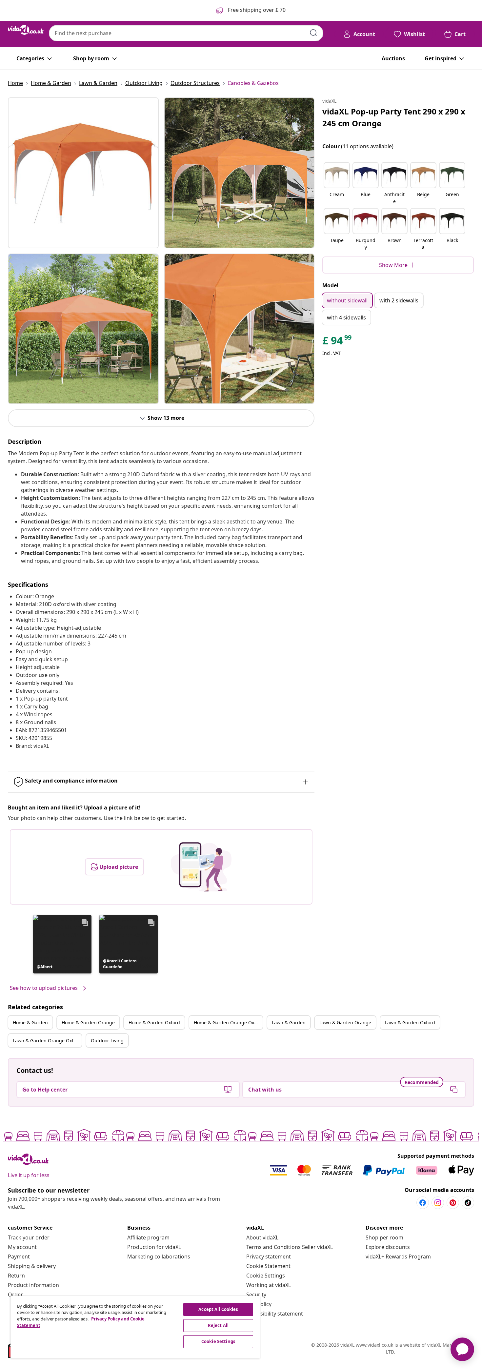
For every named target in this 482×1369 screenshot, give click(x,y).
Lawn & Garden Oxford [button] (410, 1022)
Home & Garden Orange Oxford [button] (228, 1022)
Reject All (218, 1325)
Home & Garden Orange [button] (88, 1022)
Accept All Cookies (218, 1309)
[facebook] (422, 1202)
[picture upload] (201, 867)
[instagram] (437, 1202)
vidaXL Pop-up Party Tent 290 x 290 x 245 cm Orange (393, 117)
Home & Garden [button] (30, 1022)
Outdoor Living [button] (107, 1040)
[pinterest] (453, 1202)
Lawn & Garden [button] (289, 1022)
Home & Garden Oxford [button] (154, 1022)
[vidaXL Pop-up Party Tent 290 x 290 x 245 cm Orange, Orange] (83, 173)
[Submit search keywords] (313, 33)
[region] (135, 1327)
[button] (62, 944)
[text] (337, 342)
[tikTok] (468, 1202)
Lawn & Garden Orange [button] (345, 1022)
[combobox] (186, 33)
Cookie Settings (265, 1275)
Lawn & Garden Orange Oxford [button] (47, 1040)
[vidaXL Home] (26, 30)
